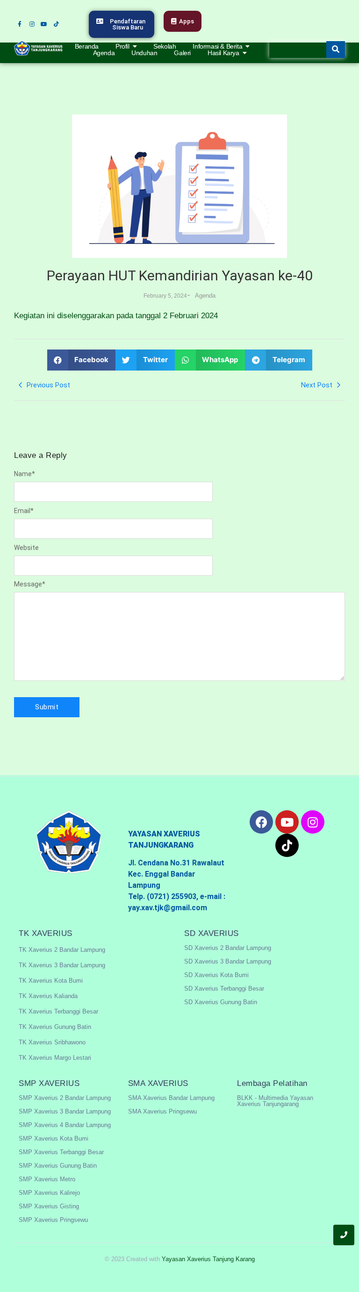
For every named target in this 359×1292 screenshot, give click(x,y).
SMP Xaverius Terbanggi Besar (61, 1152)
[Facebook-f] (19, 24)
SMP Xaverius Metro (47, 1179)
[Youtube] (44, 24)
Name (24, 474)
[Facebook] (261, 822)
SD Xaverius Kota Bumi (216, 974)
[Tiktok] (56, 24)
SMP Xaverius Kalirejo (49, 1192)
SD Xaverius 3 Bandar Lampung (227, 961)
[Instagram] (32, 24)
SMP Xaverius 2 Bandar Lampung (65, 1097)
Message (29, 584)
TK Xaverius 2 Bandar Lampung (62, 949)
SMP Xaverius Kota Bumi (53, 1138)
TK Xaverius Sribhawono (52, 1042)
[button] (81, 360)
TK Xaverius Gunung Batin (55, 1026)
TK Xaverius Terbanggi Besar (58, 1011)
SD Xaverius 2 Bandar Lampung (227, 947)
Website (26, 547)
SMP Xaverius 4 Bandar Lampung (65, 1124)
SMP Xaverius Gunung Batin (58, 1165)
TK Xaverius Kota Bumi (51, 980)
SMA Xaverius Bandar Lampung (171, 1097)
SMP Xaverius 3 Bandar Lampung (65, 1111)
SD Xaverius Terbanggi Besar (224, 988)
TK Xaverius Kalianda (48, 995)
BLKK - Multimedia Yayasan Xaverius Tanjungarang (275, 1100)
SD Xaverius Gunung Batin (220, 1002)
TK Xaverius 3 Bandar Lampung (62, 965)
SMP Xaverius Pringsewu (53, 1219)
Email (24, 510)
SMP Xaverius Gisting (49, 1206)
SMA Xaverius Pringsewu (162, 1111)
